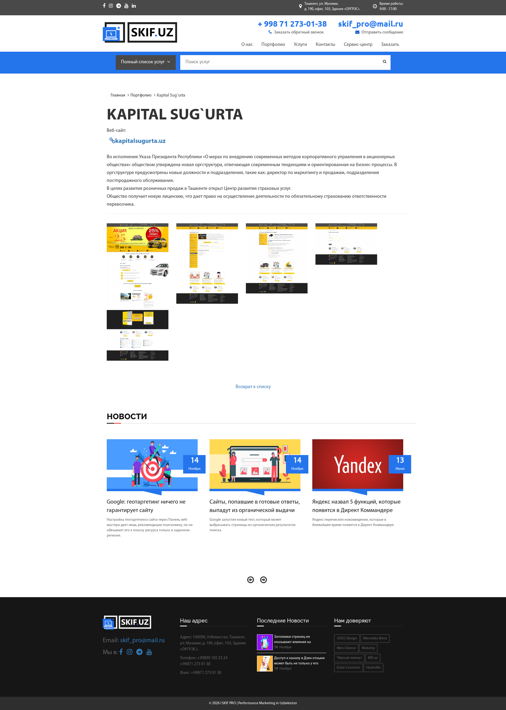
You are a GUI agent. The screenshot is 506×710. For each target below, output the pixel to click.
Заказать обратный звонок (298, 32)
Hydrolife (373, 668)
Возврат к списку (253, 387)
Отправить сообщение (382, 32)
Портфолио (273, 44)
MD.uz (373, 658)
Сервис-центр (358, 44)
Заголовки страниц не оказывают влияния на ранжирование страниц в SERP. (299, 640)
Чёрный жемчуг (349, 658)
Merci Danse (346, 648)
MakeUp (368, 648)
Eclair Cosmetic (348, 668)
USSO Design (347, 638)
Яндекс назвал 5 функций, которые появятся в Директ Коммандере (356, 506)
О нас (247, 44)
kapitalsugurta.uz (140, 141)
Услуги (300, 44)
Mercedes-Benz (375, 638)
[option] (154, 491)
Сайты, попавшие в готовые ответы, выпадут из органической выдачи (255, 506)
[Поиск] (385, 62)
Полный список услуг (143, 62)
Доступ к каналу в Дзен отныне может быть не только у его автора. (299, 661)
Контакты (325, 44)
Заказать (390, 44)
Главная (118, 95)
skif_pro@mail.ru (142, 640)
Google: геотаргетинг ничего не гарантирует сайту (146, 506)
